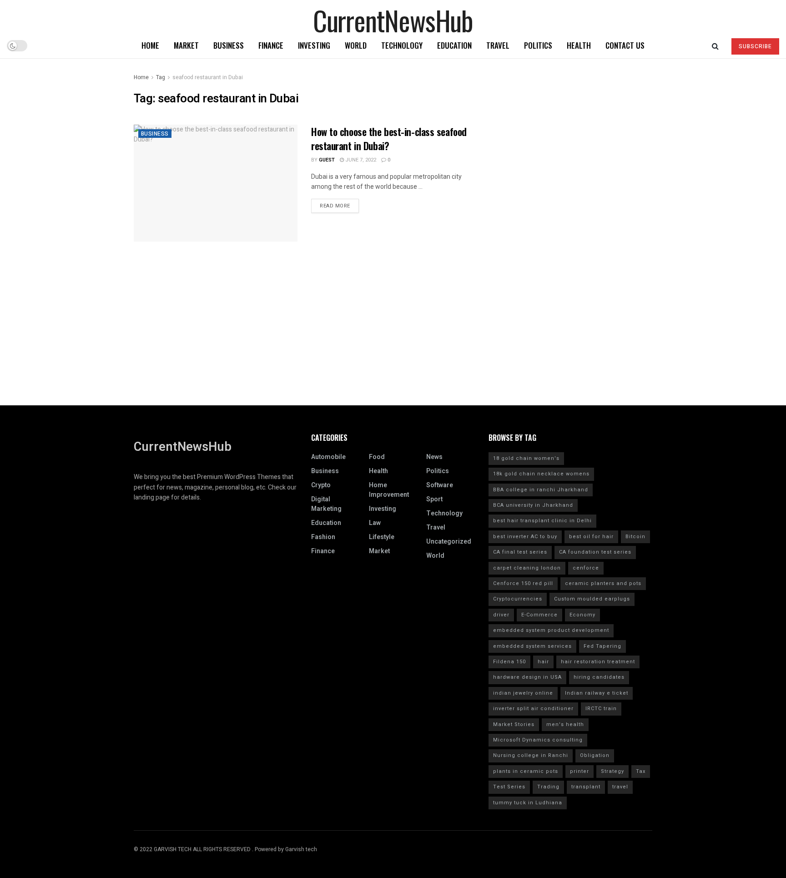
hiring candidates (599, 677)
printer (579, 771)
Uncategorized (448, 541)
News (434, 457)
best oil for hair (591, 536)
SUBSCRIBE (755, 46)
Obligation (595, 755)
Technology (402, 45)
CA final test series (520, 552)
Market (186, 45)
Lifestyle (381, 537)
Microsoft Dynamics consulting (538, 740)
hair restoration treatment (598, 662)
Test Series (509, 787)
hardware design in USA (527, 677)
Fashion (323, 537)
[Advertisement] (393, 341)
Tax (640, 771)
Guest (327, 160)
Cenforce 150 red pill (523, 583)
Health (579, 45)
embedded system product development (551, 630)
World (356, 45)
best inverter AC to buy (525, 536)
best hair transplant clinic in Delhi (542, 521)
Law (375, 523)
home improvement (389, 490)
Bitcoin (635, 536)
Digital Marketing (326, 504)
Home (150, 45)
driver (501, 615)
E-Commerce (539, 615)
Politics (538, 45)
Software (439, 485)
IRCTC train (601, 708)
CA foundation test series (595, 552)
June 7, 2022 (360, 160)
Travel (497, 45)
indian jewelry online (523, 693)
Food (377, 457)
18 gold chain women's (526, 458)
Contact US (625, 45)
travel (620, 787)
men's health (565, 724)
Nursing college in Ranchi (530, 755)
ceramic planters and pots (603, 583)
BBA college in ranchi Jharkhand (540, 490)
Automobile (328, 457)
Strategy (612, 771)
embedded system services (532, 646)
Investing (314, 45)
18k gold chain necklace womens (541, 474)
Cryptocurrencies (517, 599)
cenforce (586, 568)
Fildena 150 (509, 662)
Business (228, 45)
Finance (270, 45)
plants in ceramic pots (525, 771)
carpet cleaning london (527, 568)
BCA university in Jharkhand (533, 505)
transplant (585, 787)
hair (543, 662)
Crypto (321, 485)
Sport (434, 499)
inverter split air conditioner (533, 708)
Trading (548, 787)
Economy (582, 615)
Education (454, 45)
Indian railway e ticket (596, 693)
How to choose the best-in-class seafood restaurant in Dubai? (389, 138)
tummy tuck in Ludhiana (527, 803)
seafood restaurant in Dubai (207, 77)
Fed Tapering (602, 646)
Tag (160, 77)
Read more (335, 206)
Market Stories (513, 724)
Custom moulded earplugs (592, 599)
